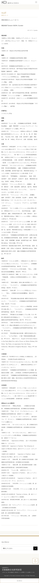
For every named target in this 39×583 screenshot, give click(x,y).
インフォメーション (19, 8)
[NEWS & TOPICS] (4, 2)
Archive (19, 581)
